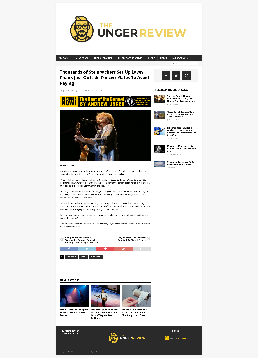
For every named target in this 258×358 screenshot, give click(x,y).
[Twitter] (176, 75)
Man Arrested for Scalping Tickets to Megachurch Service (74, 312)
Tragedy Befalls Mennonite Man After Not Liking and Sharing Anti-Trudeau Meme (181, 98)
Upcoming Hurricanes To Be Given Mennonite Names (180, 163)
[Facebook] (166, 75)
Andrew (80, 91)
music (83, 257)
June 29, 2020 (173, 138)
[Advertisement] (109, 269)
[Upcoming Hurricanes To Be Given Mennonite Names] (159, 164)
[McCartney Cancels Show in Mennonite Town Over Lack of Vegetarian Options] (105, 296)
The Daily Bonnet (103, 58)
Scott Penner (68, 232)
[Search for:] (184, 63)
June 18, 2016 (68, 91)
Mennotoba (82, 58)
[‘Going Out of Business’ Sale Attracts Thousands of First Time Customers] (159, 115)
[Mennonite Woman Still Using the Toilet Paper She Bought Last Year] (136, 296)
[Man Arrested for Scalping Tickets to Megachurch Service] (74, 296)
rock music (96, 257)
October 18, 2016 (175, 120)
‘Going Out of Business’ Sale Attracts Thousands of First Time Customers (180, 114)
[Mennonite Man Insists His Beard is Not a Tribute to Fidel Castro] (159, 149)
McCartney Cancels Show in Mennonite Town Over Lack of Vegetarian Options (104, 313)
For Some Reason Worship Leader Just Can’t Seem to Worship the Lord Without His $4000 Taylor (181, 131)
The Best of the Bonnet (130, 58)
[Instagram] (186, 75)
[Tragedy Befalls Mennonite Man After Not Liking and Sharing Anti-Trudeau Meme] (159, 99)
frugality (71, 257)
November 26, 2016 (176, 154)
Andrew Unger (180, 58)
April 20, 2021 (173, 104)
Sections (63, 58)
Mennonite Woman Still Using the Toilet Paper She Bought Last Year (134, 312)
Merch (163, 58)
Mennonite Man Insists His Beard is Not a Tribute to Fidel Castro (181, 148)
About (151, 58)
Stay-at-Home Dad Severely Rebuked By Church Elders (132, 239)
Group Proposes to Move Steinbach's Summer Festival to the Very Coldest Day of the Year (81, 240)
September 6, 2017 (175, 168)
